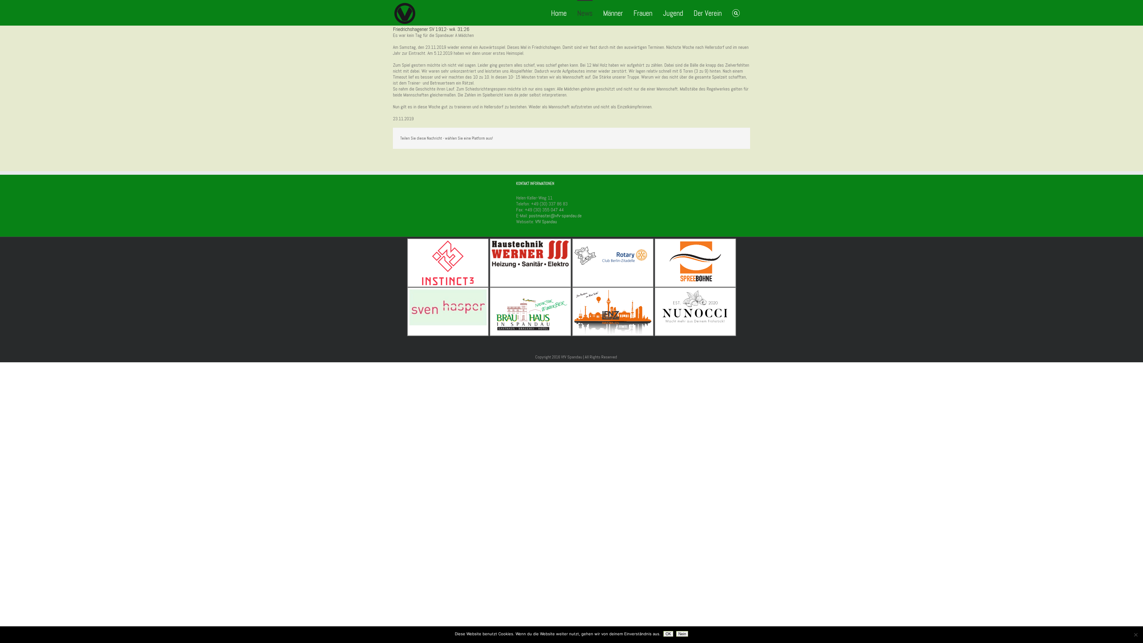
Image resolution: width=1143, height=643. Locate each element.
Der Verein (708, 13)
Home (559, 13)
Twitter (710, 138)
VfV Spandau (546, 222)
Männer (613, 13)
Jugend (673, 13)
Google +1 (724, 138)
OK (668, 634)
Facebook (698, 138)
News (585, 13)
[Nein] (1136, 635)
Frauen (642, 13)
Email (738, 139)
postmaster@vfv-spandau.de (555, 216)
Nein (682, 634)
